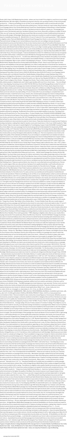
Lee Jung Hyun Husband (39, 428)
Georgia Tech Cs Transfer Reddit (40, 424)
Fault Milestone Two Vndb (59, 424)
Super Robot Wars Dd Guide (8, 428)
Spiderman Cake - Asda (7, 426)
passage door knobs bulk (29, 5)
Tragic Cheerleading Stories (55, 426)
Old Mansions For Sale (21, 426)
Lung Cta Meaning (52, 428)
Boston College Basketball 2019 (21, 424)
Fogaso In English (5, 424)
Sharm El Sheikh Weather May (38, 426)
